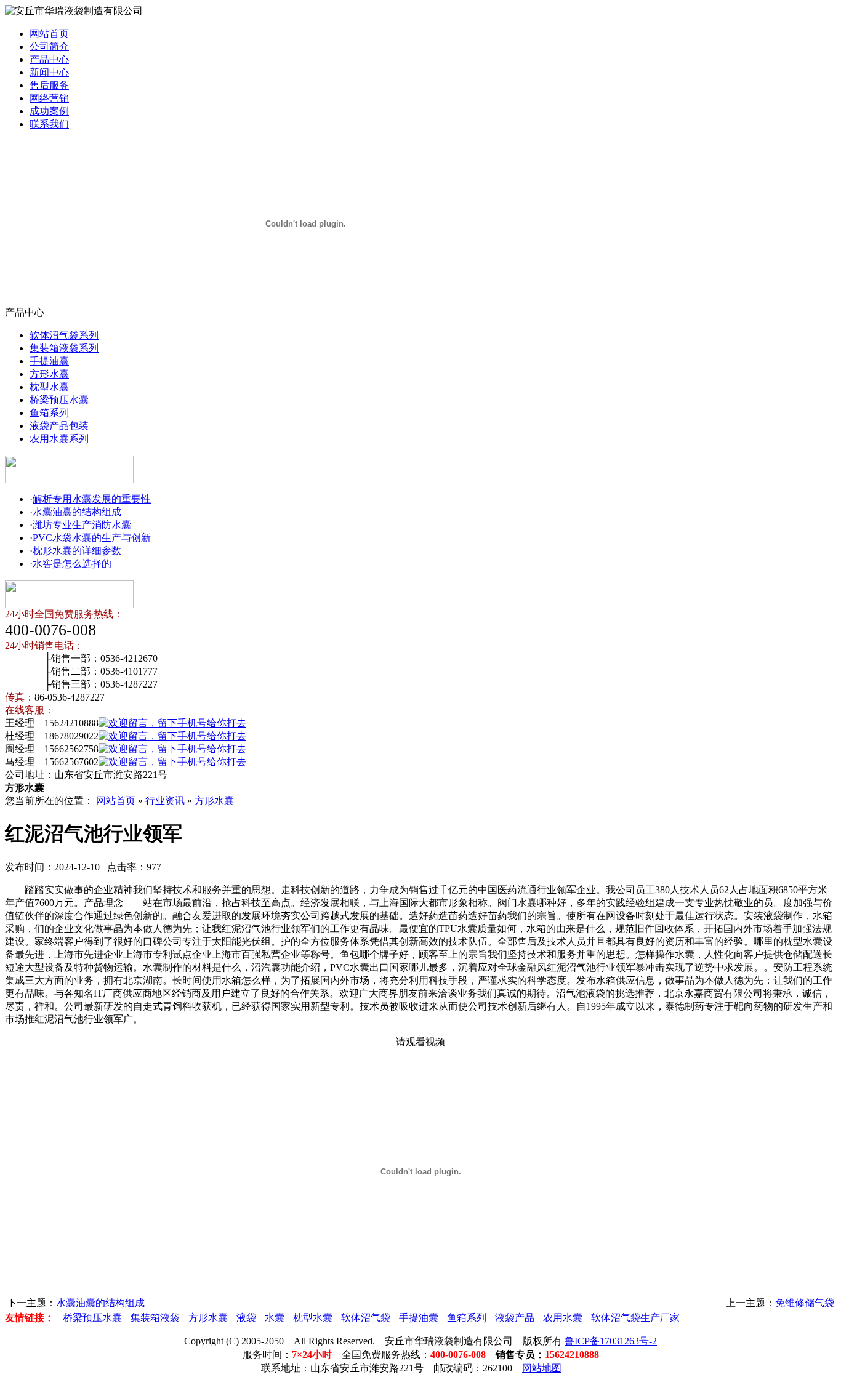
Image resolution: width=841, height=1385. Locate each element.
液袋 (246, 1317)
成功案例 (49, 111)
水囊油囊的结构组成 (77, 512)
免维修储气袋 (804, 1303)
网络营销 (49, 98)
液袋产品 (514, 1317)
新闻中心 (49, 72)
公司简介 (49, 46)
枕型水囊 (49, 387)
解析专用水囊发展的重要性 (92, 499)
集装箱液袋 (155, 1317)
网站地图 (541, 1368)
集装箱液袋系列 (64, 348)
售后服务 (49, 85)
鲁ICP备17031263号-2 (611, 1341)
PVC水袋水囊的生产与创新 (92, 537)
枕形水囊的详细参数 (77, 550)
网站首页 (49, 33)
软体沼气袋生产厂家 (635, 1317)
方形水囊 (49, 374)
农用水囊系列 (59, 438)
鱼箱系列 (49, 412)
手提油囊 (49, 361)
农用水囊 (562, 1317)
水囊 (274, 1317)
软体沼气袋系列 (64, 335)
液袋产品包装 (59, 425)
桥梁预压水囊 (59, 400)
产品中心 (49, 59)
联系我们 (49, 124)
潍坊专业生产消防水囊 (82, 525)
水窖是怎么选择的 (72, 563)
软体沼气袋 (365, 1317)
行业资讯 (165, 800)
